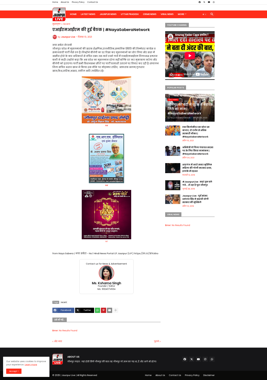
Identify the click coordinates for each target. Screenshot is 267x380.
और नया (58, 341)
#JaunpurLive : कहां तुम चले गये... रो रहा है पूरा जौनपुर (197, 183)
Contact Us (92, 2)
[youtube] (209, 2)
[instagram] (205, 359)
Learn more (31, 364)
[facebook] (200, 2)
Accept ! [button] (13, 371)
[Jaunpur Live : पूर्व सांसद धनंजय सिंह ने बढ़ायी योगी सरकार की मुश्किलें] (172, 199)
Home (55, 2)
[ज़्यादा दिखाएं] (115, 310)
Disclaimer (209, 375)
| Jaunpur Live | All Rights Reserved (79, 375)
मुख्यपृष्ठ (56, 24)
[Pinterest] (103, 310)
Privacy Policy (78, 2)
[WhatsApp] (97, 310)
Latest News (88, 14)
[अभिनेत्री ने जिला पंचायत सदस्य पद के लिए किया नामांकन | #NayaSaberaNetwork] (172, 151)
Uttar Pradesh (130, 14)
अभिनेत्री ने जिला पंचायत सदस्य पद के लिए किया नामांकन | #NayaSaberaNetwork (197, 150)
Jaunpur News (108, 14)
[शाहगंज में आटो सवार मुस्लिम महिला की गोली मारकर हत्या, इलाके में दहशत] (172, 168)
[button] (204, 14)
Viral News (167, 14)
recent (66, 24)
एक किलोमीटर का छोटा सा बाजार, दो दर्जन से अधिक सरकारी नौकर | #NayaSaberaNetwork (196, 131)
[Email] (109, 310)
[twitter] (204, 2)
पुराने (156, 341)
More (181, 14)
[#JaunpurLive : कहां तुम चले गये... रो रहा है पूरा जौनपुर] (172, 185)
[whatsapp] (214, 2)
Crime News (149, 14)
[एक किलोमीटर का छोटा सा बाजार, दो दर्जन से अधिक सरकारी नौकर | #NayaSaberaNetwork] (172, 130)
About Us (65, 2)
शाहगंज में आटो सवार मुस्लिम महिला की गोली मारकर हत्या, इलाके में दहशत (197, 168)
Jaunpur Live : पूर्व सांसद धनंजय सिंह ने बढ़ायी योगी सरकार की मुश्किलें (195, 199)
